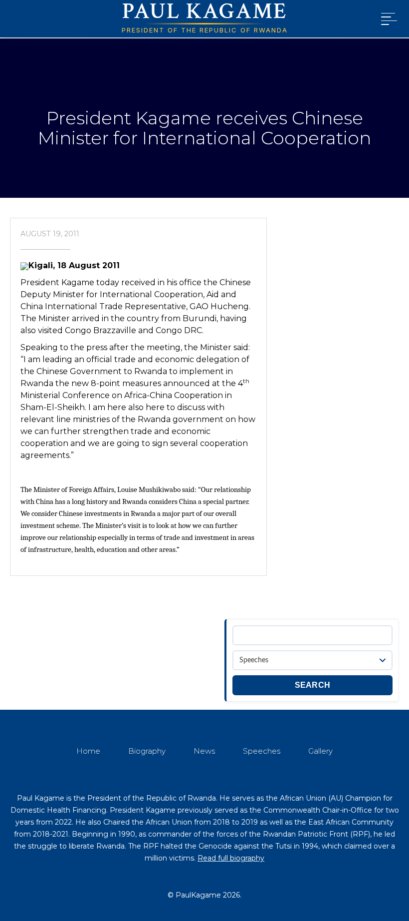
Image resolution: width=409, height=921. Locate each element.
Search (313, 685)
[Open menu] (387, 19)
